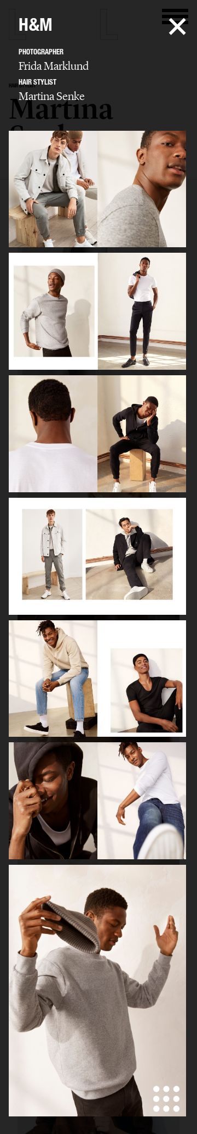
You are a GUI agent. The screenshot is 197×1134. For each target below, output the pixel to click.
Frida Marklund (54, 66)
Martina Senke (52, 96)
